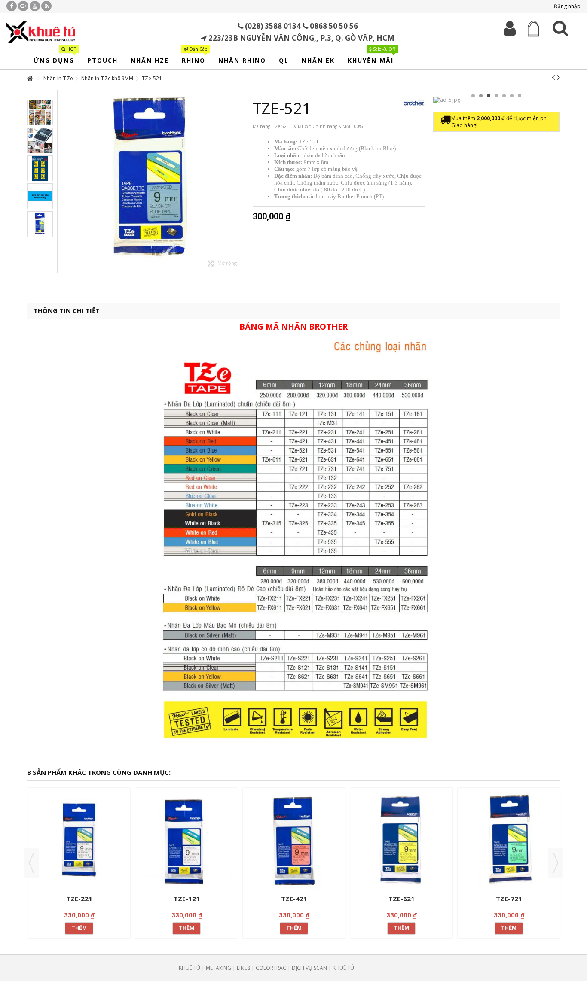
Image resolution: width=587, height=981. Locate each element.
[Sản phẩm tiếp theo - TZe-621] (558, 77)
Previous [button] (31, 863)
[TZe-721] (509, 842)
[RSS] (46, 6)
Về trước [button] (62, 182)
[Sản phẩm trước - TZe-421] (553, 77)
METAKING (218, 968)
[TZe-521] (151, 181)
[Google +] (23, 6)
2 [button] (481, 95)
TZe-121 (187, 898)
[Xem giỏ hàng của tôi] (533, 29)
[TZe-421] (294, 842)
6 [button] (512, 95)
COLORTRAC (271, 968)
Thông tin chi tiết (67, 310)
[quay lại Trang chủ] (29, 78)
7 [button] (519, 95)
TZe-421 (294, 898)
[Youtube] (35, 6)
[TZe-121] (186, 842)
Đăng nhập (567, 6)
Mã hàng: (262, 126)
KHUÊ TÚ (189, 968)
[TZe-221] (79, 842)
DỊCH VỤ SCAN (309, 968)
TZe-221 (79, 898)
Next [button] (555, 863)
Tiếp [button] (239, 182)
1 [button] (473, 95)
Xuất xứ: (302, 126)
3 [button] (488, 95)
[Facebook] (11, 6)
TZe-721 (509, 898)
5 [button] (504, 95)
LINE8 (243, 968)
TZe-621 (401, 898)
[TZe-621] (401, 842)
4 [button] (496, 95)
